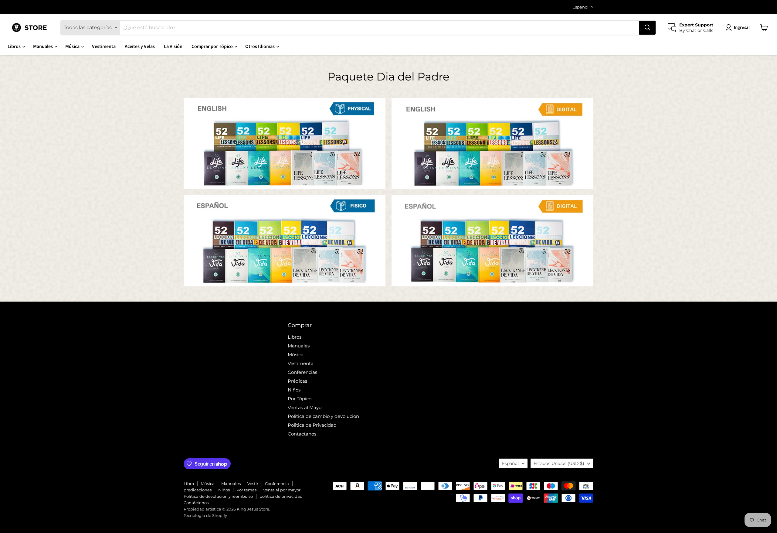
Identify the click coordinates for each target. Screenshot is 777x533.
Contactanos (302, 434)
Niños (294, 390)
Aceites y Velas (140, 46)
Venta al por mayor (281, 489)
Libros (15, 46)
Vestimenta (104, 46)
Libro (189, 483)
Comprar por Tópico (213, 46)
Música (72, 46)
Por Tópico (299, 398)
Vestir (252, 483)
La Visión (173, 46)
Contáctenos (196, 502)
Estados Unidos (559, 463)
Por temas (246, 489)
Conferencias (302, 372)
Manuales (43, 46)
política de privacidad (281, 496)
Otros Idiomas (260, 46)
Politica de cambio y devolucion (323, 416)
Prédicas (297, 381)
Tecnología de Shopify (205, 515)
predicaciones (198, 489)
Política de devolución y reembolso (218, 496)
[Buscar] (647, 28)
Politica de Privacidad (312, 425)
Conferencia (277, 483)
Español (580, 7)
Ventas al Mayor (305, 407)
